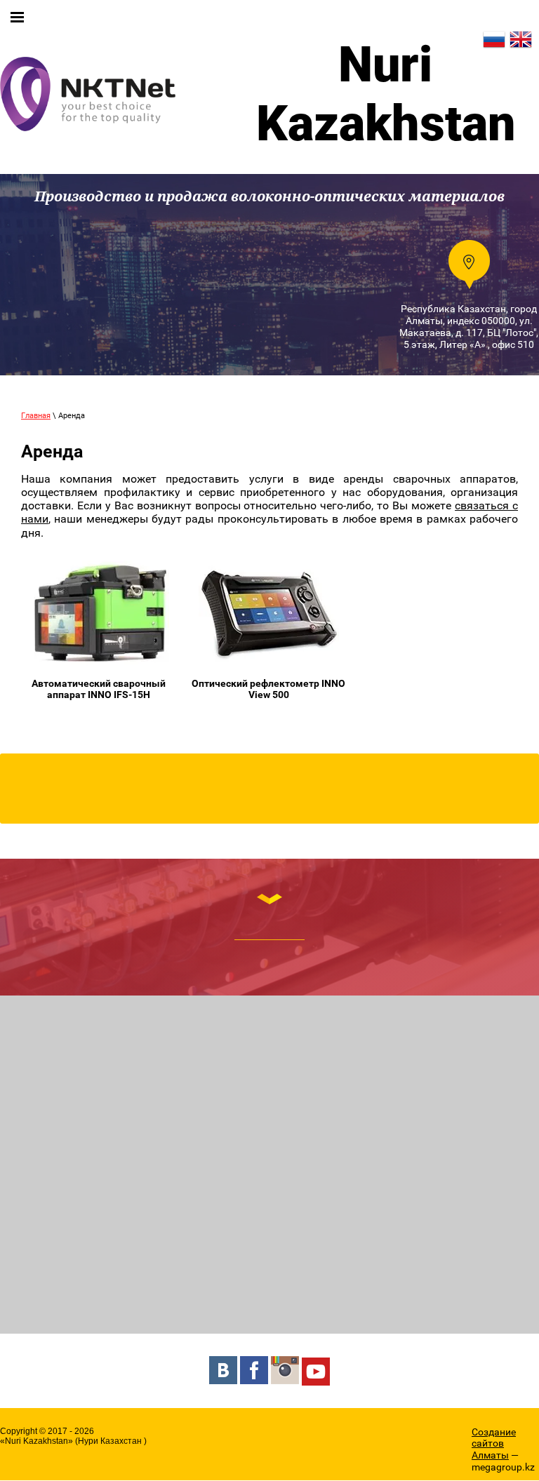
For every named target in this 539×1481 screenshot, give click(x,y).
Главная (36, 415)
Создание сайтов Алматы (494, 1443)
